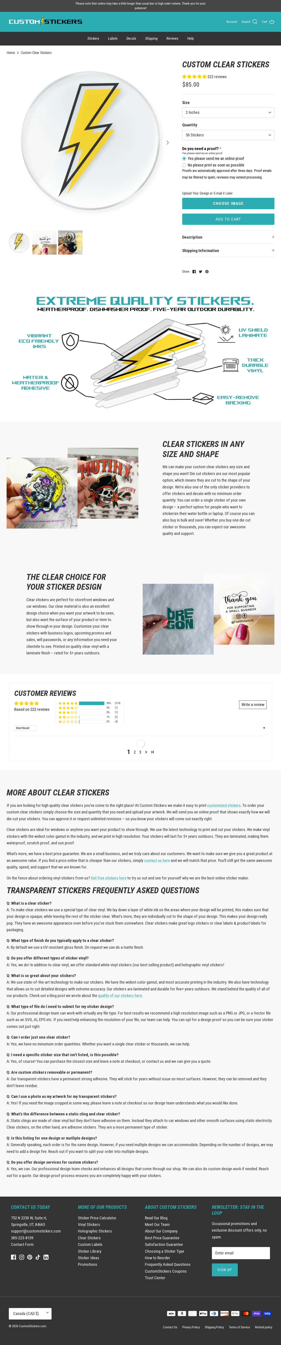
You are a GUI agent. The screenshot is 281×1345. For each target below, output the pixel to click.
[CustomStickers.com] (45, 21)
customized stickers (224, 805)
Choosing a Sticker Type (164, 1251)
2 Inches (193, 112)
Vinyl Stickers (89, 1224)
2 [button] (135, 752)
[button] (194, 76)
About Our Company (161, 1231)
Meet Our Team (157, 1224)
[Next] (168, 142)
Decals (131, 38)
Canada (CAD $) (26, 1313)
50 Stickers (195, 135)
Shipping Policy (214, 1327)
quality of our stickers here (120, 995)
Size (186, 102)
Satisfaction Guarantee (164, 1244)
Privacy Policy (191, 1327)
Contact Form (22, 1244)
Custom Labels (90, 1244)
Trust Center (155, 1277)
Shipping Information (200, 250)
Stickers (93, 38)
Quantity (189, 124)
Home (11, 52)
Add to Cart (228, 219)
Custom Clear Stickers (36, 52)
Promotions (87, 1264)
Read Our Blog (156, 1217)
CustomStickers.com (32, 1326)
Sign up (225, 1270)
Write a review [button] (252, 704)
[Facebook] (13, 1257)
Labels (113, 38)
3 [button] (140, 752)
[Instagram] (21, 1257)
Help (190, 38)
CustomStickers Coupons (166, 1271)
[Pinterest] (29, 1257)
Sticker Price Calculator (97, 1217)
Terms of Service (239, 1327)
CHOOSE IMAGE (228, 203)
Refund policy (263, 1327)
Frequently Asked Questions (168, 1264)
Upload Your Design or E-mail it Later (207, 193)
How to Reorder (157, 1257)
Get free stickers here (108, 878)
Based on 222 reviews (32, 709)
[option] (90, 143)
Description (192, 237)
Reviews (172, 38)
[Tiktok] (37, 1257)
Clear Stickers (89, 1237)
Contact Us (170, 1327)
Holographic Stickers (95, 1231)
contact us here (157, 860)
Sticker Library (89, 1251)
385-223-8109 (22, 1237)
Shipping (151, 38)
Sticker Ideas (88, 1257)
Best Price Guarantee (162, 1237)
